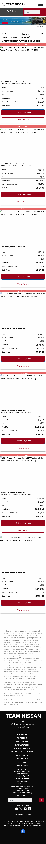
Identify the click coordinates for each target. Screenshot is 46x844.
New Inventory (22, 769)
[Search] (42, 12)
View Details (23, 119)
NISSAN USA (22, 759)
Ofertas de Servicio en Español (22, 790)
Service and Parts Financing (22, 793)
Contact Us (6, 821)
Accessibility (19, 821)
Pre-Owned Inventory (22, 771)
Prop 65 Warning (21, 824)
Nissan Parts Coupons (22, 788)
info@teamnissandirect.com (23, 724)
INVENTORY (22, 766)
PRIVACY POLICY (22, 748)
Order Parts (22, 784)
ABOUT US (22, 734)
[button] (23, 831)
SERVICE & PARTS (22, 778)
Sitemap (22, 762)
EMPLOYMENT (22, 745)
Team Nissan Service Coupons (22, 786)
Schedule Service (22, 781)
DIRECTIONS (22, 741)
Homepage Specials (22, 776)
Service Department (22, 795)
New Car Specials (22, 773)
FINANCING (22, 738)
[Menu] (41, 4)
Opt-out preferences (22, 752)
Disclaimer (22, 755)
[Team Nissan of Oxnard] (13, 4)
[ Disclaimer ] (40, 26)
